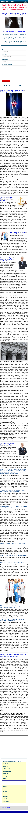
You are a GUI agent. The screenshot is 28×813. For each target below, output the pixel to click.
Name (3, 49)
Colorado (5, 798)
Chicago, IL (5, 778)
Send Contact (6, 81)
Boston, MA (6, 773)
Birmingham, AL (7, 771)
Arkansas (5, 793)
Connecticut (6, 801)
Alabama (5, 786)
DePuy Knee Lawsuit (6, 807)
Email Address (5, 59)
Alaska (4, 789)
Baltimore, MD (6, 768)
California (5, 796)
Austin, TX (5, 766)
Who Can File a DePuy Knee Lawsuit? (14, 31)
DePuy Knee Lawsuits (7, 1)
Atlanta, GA (5, 763)
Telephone (4, 54)
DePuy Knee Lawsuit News (14, 86)
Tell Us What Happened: (7, 64)
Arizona (5, 791)
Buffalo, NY (5, 776)
